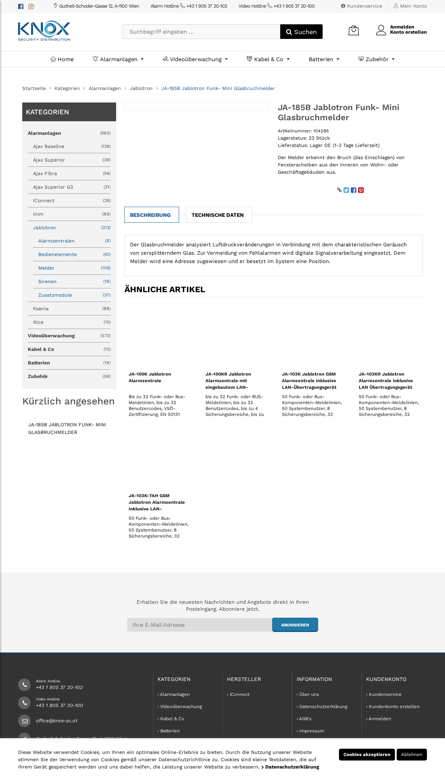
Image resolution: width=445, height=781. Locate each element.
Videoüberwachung (196, 59)
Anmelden (402, 27)
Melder (74, 268)
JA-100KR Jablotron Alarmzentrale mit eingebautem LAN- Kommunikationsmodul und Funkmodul (231, 387)
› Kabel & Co (170, 718)
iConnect (72, 200)
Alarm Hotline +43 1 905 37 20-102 (189, 6)
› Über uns (308, 694)
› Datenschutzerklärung (322, 706)
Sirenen (74, 281)
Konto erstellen (408, 32)
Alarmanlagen (118, 59)
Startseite (34, 88)
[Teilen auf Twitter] (346, 190)
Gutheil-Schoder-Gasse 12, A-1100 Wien (98, 6)
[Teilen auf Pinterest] (361, 190)
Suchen (304, 31)
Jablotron (141, 88)
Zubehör (377, 59)
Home (65, 59)
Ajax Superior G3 (72, 187)
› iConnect (238, 694)
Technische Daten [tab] (218, 215)
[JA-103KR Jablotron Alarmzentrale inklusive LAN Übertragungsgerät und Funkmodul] (389, 335)
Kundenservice (363, 6)
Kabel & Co (268, 59)
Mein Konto (412, 6)
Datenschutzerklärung (291, 767)
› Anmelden (378, 718)
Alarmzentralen (74, 241)
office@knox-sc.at (57, 720)
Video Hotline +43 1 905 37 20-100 (276, 6)
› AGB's (304, 718)
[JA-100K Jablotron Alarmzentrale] (159, 335)
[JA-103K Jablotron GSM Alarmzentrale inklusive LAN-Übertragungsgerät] (312, 335)
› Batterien (168, 730)
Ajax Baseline (72, 146)
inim (72, 214)
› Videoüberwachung (179, 706)
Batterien (322, 59)
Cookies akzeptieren (366, 754)
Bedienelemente (74, 254)
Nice (72, 322)
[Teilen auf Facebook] (353, 190)
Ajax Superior (72, 160)
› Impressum (310, 730)
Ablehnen (411, 754)
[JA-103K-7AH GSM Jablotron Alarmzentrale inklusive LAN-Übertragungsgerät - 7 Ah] (159, 457)
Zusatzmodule (74, 295)
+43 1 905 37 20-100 (59, 705)
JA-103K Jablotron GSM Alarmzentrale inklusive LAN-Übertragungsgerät (309, 380)
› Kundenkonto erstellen (393, 706)
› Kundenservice (384, 694)
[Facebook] (20, 6)
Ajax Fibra (72, 173)
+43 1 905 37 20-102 (59, 687)
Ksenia (72, 308)
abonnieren (295, 625)
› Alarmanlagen (173, 694)
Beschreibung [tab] (150, 215)
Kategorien (67, 88)
